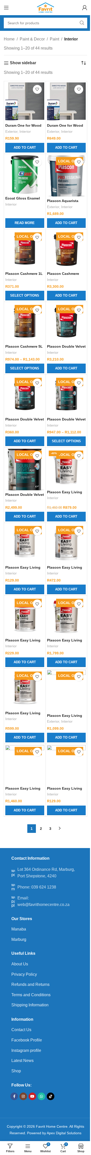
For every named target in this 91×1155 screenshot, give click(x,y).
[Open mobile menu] (6, 8)
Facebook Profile (26, 1040)
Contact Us (21, 1030)
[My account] (85, 8)
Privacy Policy (24, 974)
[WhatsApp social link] (41, 1096)
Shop (16, 1071)
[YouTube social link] (32, 1096)
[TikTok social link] (50, 1096)
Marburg (18, 939)
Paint (54, 39)
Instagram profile (26, 1050)
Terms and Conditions (31, 995)
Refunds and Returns (30, 984)
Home (9, 39)
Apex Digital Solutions (64, 1133)
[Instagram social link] (23, 1096)
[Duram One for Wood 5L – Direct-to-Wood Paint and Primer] (66, 101)
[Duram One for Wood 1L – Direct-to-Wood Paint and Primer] (24, 101)
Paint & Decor (32, 39)
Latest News (22, 1060)
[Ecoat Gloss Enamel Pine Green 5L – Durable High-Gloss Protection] (24, 174)
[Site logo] (45, 7)
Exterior (11, 132)
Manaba (18, 929)
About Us (19, 964)
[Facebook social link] (14, 1096)
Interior (25, 132)
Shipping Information (30, 1005)
